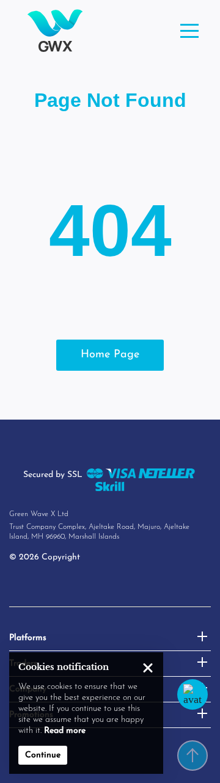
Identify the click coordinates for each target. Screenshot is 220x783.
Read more (65, 730)
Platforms (27, 638)
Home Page (110, 354)
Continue (43, 755)
